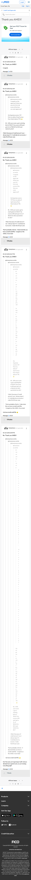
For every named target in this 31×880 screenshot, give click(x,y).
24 (9, 415)
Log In (22, 2)
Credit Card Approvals (9, 10)
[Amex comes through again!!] (22, 49)
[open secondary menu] (29, 2)
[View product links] (28, 796)
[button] (26, 57)
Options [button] (29, 10)
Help (23, 6)
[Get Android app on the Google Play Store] (18, 815)
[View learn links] (28, 801)
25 (9, 769)
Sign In (27, 6)
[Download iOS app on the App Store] (6, 815)
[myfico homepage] (5, 2)
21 (8, 71)
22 (9, 140)
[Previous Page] (10, 52)
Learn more (24, 858)
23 (9, 237)
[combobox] (15, 14)
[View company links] (28, 805)
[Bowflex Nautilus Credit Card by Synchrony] (19, 49)
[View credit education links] (28, 833)
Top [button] (2, 788)
